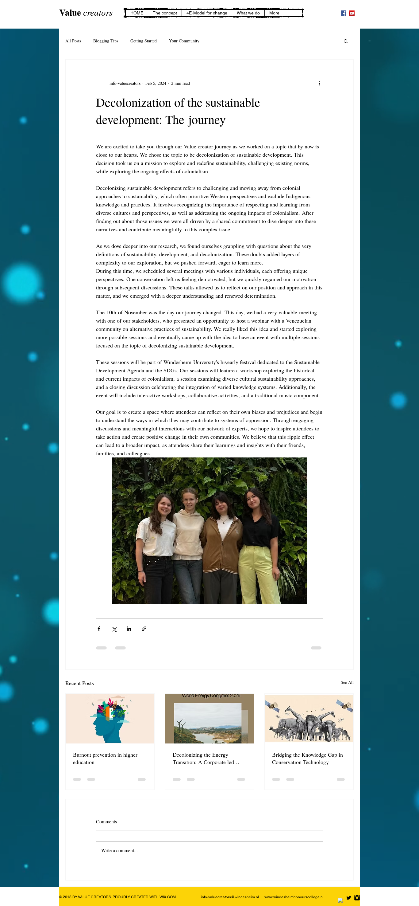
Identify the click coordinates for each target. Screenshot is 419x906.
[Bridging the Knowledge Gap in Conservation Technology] (309, 718)
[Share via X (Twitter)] (114, 629)
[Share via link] (144, 629)
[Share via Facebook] (99, 629)
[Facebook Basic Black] (340, 900)
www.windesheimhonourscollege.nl (294, 897)
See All (347, 682)
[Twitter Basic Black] (349, 897)
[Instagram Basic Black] (357, 897)
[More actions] (319, 83)
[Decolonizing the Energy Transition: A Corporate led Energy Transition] (209, 718)
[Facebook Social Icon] (343, 13)
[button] (346, 40)
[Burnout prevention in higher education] (110, 718)
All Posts (73, 41)
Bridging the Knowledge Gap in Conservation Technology (307, 758)
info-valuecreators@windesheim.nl (230, 897)
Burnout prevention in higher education (105, 758)
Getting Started (143, 41)
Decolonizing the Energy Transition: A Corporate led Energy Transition (203, 758)
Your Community (184, 41)
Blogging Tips (105, 41)
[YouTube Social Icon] (352, 13)
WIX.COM (168, 897)
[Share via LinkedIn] (129, 629)
